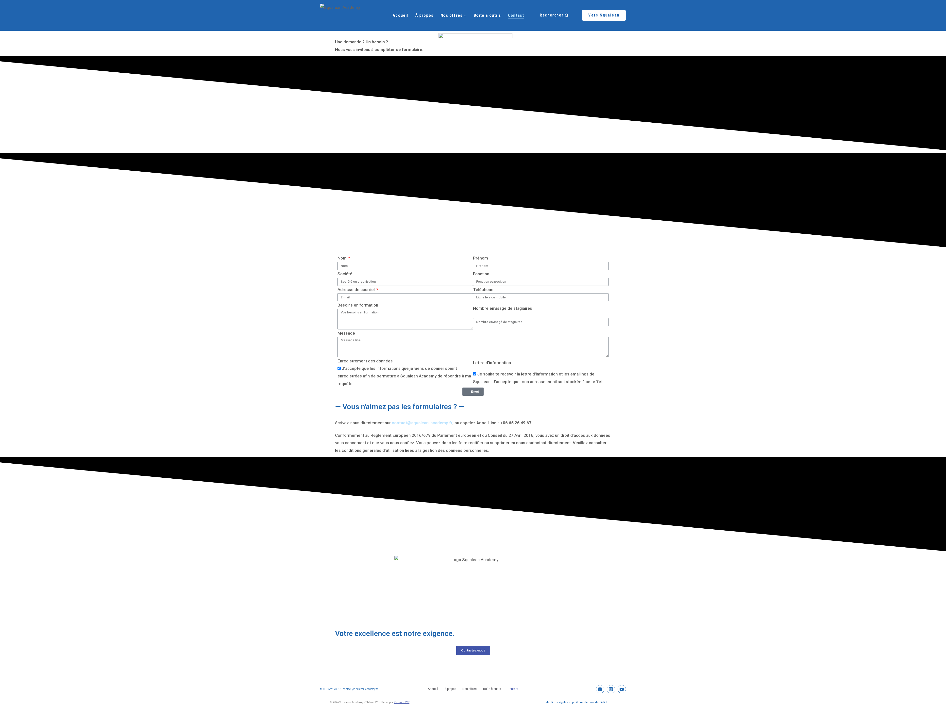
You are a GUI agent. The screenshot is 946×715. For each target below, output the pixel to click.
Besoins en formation (358, 305)
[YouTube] (622, 689)
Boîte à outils (487, 15)
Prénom (480, 258)
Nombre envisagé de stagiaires (502, 308)
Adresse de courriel (357, 289)
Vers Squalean (604, 15)
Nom (343, 258)
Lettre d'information (492, 362)
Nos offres (469, 689)
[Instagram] (341, 666)
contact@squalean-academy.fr (360, 689)
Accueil (400, 15)
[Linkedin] (354, 666)
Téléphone (483, 289)
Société (345, 273)
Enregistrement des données (365, 360)
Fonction (481, 273)
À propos (424, 15)
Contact (516, 15)
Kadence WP (401, 702)
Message (346, 333)
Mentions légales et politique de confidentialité (576, 702)
